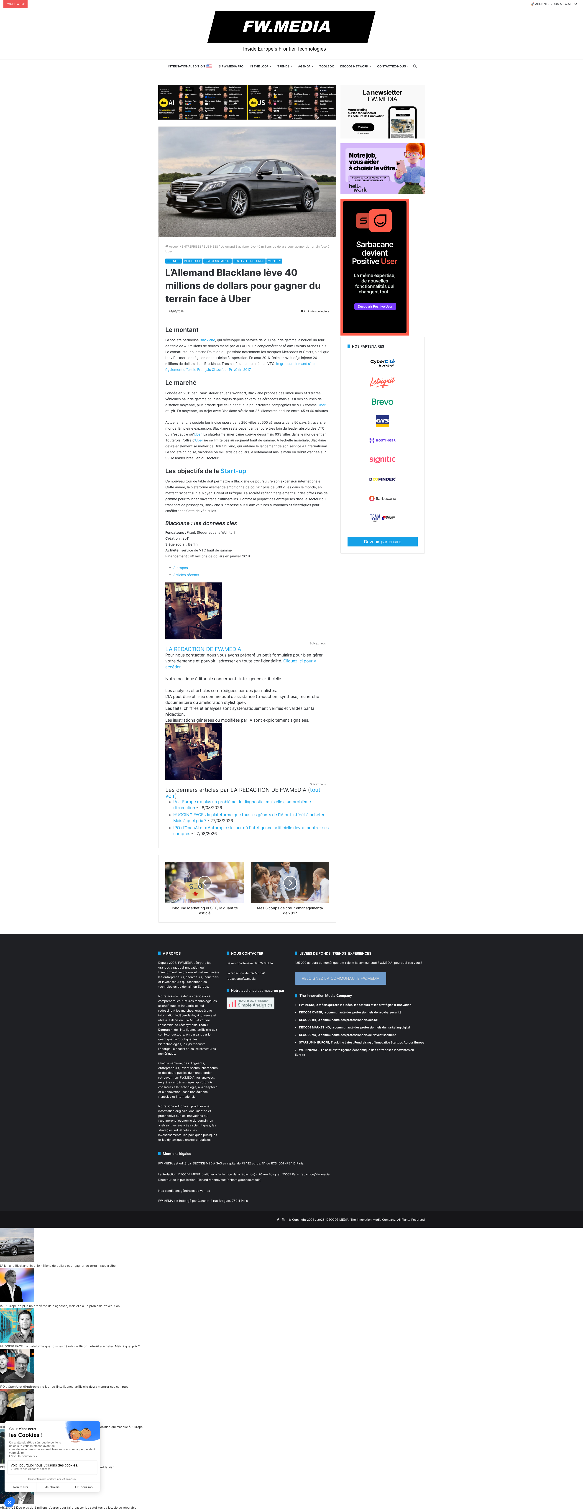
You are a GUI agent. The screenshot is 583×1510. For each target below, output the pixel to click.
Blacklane (207, 340)
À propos (180, 568)
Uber (322, 405)
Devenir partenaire (382, 541)
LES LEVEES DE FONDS (249, 261)
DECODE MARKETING (314, 1027)
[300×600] (374, 334)
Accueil (173, 246)
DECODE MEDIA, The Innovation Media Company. (361, 1219)
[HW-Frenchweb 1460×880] (382, 193)
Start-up (233, 471)
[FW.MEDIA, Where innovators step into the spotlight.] (291, 33)
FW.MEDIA (185, 962)
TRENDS (283, 66)
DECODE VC (307, 1035)
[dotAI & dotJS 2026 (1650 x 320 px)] (247, 102)
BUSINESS (211, 246)
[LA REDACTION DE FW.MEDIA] (193, 638)
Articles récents (186, 575)
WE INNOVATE (309, 1050)
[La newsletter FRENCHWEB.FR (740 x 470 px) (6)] (382, 137)
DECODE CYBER (310, 1012)
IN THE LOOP (259, 66)
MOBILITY (274, 261)
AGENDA (304, 66)
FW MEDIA (306, 1005)
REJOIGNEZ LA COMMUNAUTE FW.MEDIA (340, 978)
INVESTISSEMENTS (217, 261)
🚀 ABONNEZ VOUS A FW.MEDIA (554, 4)
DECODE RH (307, 1020)
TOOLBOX (326, 66)
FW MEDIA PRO (232, 66)
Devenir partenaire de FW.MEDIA (250, 963)
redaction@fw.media (241, 978)
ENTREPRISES (191, 246)
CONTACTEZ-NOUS (391, 66)
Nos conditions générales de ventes (184, 1190)
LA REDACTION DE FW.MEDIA (203, 649)
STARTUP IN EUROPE (314, 1042)
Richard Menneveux (211, 1180)
